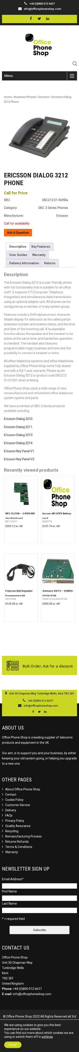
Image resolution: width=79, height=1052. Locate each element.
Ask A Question (18, 232)
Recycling (11, 831)
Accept (13, 1044)
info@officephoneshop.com (42, 8)
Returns (50, 263)
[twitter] (39, 18)
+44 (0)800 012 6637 (27, 989)
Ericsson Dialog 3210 (18, 419)
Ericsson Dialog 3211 (18, 427)
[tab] (18, 246)
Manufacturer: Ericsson (36, 215)
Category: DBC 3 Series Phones (36, 208)
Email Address (12, 879)
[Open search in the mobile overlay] (75, 63)
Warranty (38, 255)
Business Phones (25, 97)
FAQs (9, 815)
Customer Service (17, 805)
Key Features (40, 246)
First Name (9, 891)
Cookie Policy (14, 799)
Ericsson (43, 97)
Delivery (10, 810)
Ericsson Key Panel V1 (19, 451)
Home (8, 97)
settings (47, 1036)
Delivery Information (24, 263)
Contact (10, 794)
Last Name (9, 903)
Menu (8, 76)
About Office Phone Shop (22, 789)
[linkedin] (47, 18)
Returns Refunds (17, 841)
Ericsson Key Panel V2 (19, 459)
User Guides (18, 255)
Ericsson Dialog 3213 (18, 435)
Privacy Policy (14, 820)
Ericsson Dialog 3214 (18, 443)
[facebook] (31, 18)
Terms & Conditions (18, 847)
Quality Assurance (18, 826)
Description (17, 246)
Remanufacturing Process (23, 836)
